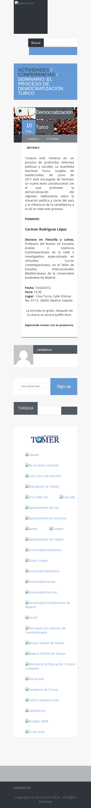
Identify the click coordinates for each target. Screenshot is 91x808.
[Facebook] (33, 51)
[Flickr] (57, 51)
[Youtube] (41, 51)
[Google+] (73, 51)
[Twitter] (49, 51)
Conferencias (36, 74)
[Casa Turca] (31, 7)
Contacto (22, 788)
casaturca (44, 349)
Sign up (64, 386)
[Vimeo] (65, 51)
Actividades (33, 70)
